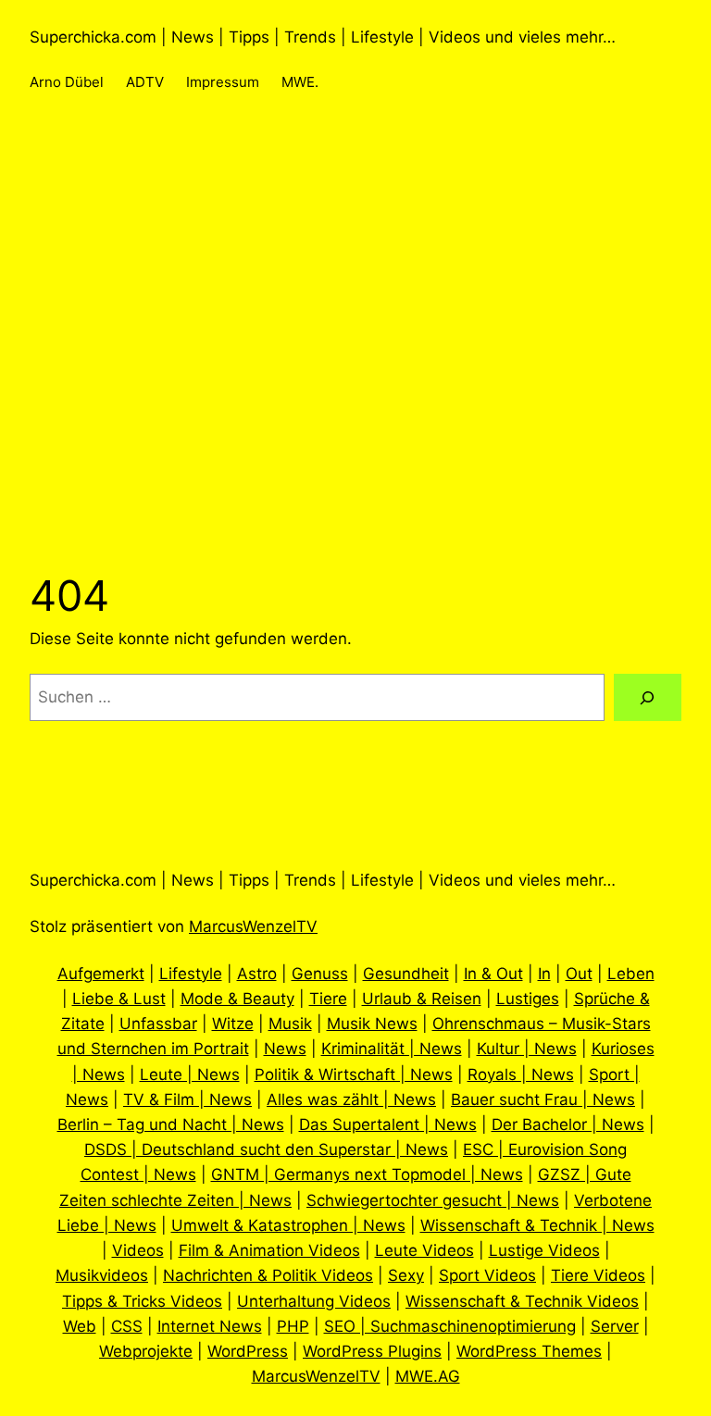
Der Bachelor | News (568, 1124)
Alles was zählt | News (351, 1099)
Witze (233, 1023)
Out (579, 973)
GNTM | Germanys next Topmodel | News (367, 1174)
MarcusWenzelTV (253, 926)
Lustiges (527, 998)
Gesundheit (406, 973)
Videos (138, 1250)
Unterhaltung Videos (314, 1301)
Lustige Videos (544, 1250)
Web (79, 1326)
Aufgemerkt (100, 973)
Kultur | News (527, 1048)
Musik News (372, 1023)
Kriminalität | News (391, 1048)
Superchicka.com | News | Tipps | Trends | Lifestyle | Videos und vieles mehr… (323, 37)
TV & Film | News (187, 1099)
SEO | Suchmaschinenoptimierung (450, 1326)
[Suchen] (647, 697)
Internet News (209, 1326)
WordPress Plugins (372, 1351)
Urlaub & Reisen (421, 998)
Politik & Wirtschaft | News (354, 1074)
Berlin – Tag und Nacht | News (170, 1124)
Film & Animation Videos (269, 1250)
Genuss (320, 973)
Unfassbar (158, 1023)
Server (615, 1326)
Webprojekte (146, 1351)
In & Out (493, 973)
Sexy (406, 1275)
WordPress (247, 1351)
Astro (257, 973)
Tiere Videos (598, 1275)
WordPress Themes (529, 1351)
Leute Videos (424, 1250)
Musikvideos (102, 1275)
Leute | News (190, 1074)
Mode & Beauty (237, 998)
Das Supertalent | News (388, 1124)
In (544, 973)
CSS (127, 1326)
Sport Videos (487, 1275)
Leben (631, 973)
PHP (293, 1326)
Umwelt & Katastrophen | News (288, 1225)
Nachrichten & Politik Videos (268, 1275)
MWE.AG (427, 1376)
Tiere (328, 998)
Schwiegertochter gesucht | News (432, 1200)
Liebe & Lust (119, 998)
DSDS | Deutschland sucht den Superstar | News (266, 1149)
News (285, 1048)
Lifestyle (190, 973)
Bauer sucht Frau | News (543, 1099)
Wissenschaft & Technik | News (537, 1225)
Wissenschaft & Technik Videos (522, 1301)
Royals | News (521, 1074)
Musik (290, 1023)
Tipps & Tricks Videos (142, 1301)
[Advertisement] (355, 367)
